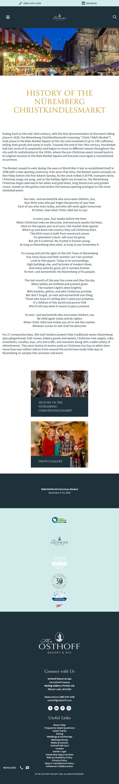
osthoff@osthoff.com (59, 700)
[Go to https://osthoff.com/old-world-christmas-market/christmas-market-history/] (59, 394)
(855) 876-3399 (67, 696)
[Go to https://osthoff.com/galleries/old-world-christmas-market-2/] (59, 444)
